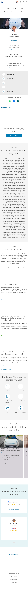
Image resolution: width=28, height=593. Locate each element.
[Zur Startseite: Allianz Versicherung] (2, 2)
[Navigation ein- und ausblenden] (26, 2)
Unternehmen (14, 576)
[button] (14, 29)
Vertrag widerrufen (13, 554)
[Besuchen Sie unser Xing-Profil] (18, 101)
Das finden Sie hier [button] (6, 107)
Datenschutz (14, 567)
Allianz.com (14, 582)
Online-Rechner (14, 579)
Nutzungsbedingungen (14, 573)
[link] (8, 82)
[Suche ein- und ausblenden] (20, 2)
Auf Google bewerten (14, 509)
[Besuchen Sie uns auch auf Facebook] (14, 101)
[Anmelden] (23, 2)
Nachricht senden (14, 135)
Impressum (14, 563)
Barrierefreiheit (14, 570)
